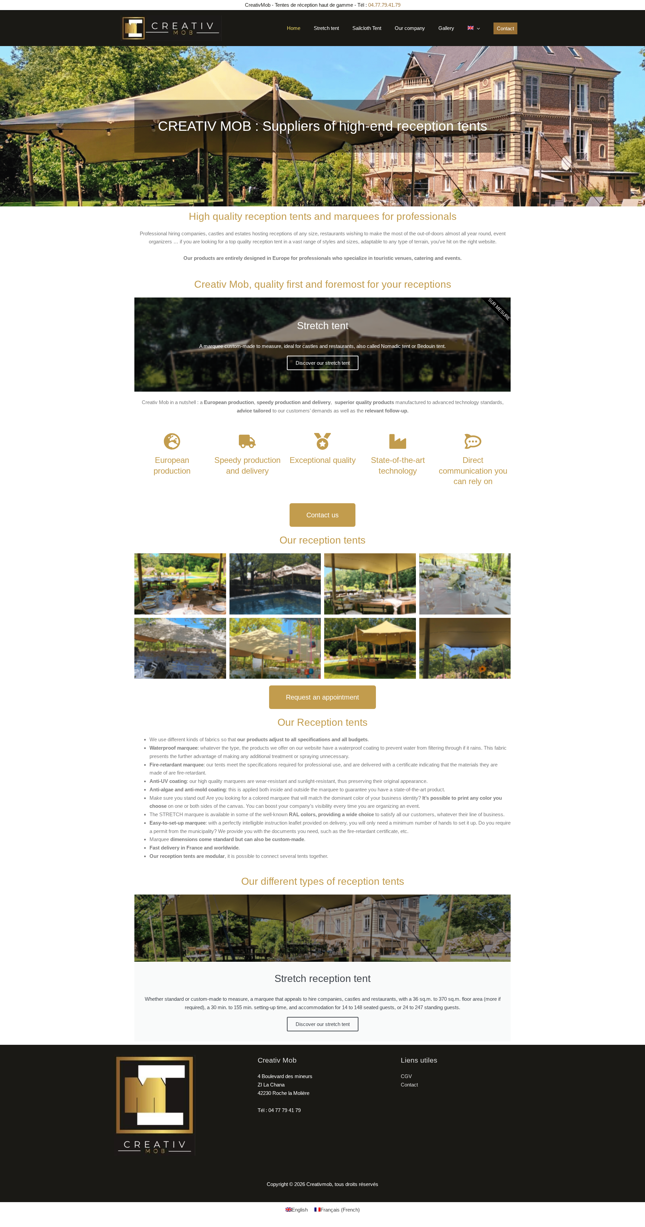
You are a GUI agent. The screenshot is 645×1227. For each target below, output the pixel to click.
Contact (409, 1084)
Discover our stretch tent (323, 363)
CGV (406, 1076)
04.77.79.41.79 (384, 5)
